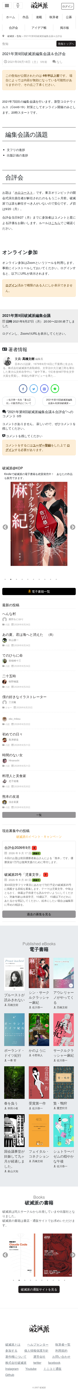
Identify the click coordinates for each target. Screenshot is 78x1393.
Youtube (31, 1368)
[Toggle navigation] (7, 5)
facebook (54, 1362)
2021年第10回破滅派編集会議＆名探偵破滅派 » (59, 401)
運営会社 (39, 1356)
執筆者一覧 (62, 1344)
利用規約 (61, 1350)
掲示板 (64, 27)
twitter (37, 1362)
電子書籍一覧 (40, 591)
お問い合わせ (61, 1356)
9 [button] (50, 579)
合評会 (13, 27)
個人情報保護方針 (36, 1350)
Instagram (12, 1368)
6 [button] (33, 579)
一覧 (39, 815)
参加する (11, 1350)
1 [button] (5, 579)
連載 (39, 17)
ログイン (67, 6)
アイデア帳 (39, 27)
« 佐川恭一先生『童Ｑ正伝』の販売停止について (18, 401)
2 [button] (11, 579)
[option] (39, 524)
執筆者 (53, 17)
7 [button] (39, 579)
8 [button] (45, 579)
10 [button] (56, 579)
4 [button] (22, 579)
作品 (26, 17)
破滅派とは (12, 1344)
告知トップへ (66, 43)
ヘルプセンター (37, 1344)
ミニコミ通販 (52, 1368)
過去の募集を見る (39, 914)
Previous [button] (5, 527)
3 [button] (16, 579)
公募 (69, 17)
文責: (38, 366)
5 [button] (28, 579)
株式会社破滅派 (16, 1362)
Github (9, 1375)
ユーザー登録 (42, 445)
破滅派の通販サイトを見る (39, 1289)
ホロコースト (24, 192)
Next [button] (73, 527)
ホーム (10, 17)
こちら (56, 223)
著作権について (16, 1356)
